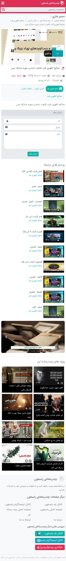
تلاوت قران (26, 89)
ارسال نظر (56, 76)
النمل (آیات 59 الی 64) (32, 171)
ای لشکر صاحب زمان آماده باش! (49, 415)
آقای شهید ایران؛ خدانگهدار (51, 388)
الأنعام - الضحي (35, 277)
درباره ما (58, 520)
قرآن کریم (32, 20)
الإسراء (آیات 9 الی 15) (32, 231)
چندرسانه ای (45, 20)
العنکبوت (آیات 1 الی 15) (32, 262)
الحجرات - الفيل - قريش (32, 201)
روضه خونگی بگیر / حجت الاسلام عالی (20, 388)
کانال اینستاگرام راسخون (18, 504)
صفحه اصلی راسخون (51, 509)
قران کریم (39, 89)
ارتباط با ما (25, 520)
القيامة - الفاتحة (35, 292)
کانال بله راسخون (53, 504)
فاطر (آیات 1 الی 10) (34, 216)
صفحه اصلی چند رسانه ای (19, 512)
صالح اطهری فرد (17, 20)
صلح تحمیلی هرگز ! (23, 465)
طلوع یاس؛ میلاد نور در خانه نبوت (19, 415)
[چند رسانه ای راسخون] (52, 3)
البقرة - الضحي (36, 247)
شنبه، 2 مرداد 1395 (37, 76)
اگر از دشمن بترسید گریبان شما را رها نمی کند (50, 466)
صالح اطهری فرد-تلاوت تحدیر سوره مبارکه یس (45, 24)
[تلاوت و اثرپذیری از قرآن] (33, 337)
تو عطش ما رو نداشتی (53, 440)
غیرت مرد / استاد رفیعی (21, 440)
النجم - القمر (37, 186)
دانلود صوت (16, 76)
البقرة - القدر (37, 307)
